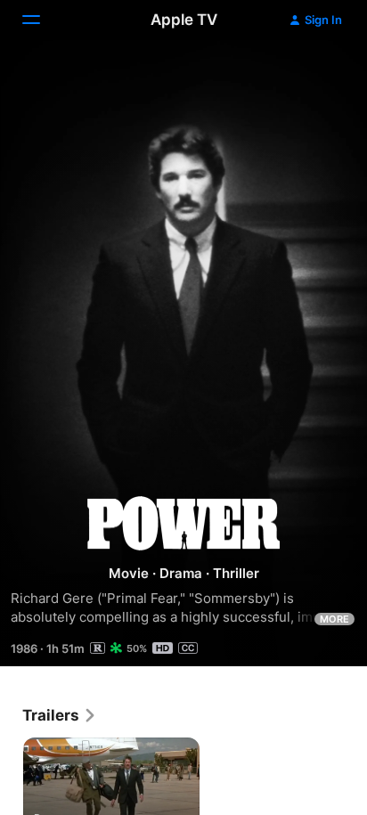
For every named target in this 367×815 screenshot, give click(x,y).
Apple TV (184, 20)
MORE (334, 619)
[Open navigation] (41, 19)
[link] (59, 715)
